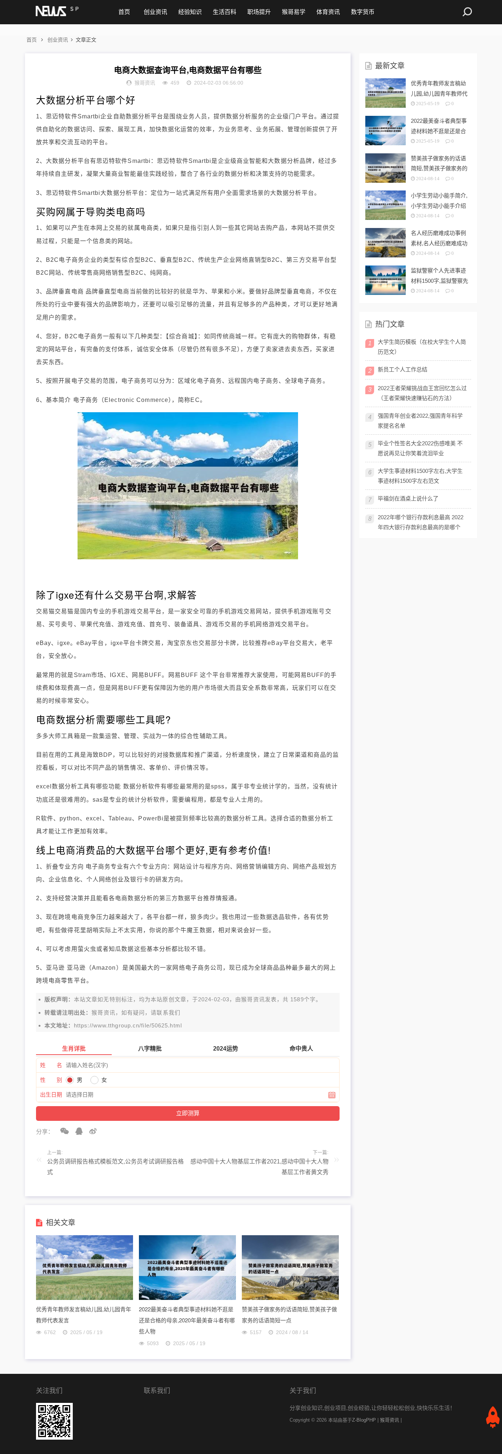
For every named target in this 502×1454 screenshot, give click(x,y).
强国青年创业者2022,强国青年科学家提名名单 (420, 421)
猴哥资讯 (253, 999)
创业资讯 (155, 12)
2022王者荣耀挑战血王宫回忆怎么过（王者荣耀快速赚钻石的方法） (422, 393)
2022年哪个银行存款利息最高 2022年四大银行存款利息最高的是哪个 (420, 522)
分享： (45, 1132)
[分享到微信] (62, 1131)
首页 (124, 12)
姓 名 (51, 1065)
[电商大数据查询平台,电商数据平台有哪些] (188, 557)
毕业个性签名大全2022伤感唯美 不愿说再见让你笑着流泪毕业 (420, 448)
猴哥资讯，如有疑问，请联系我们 (136, 1012)
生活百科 (224, 12)
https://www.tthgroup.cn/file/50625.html (128, 1025)
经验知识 (190, 12)
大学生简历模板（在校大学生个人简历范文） (422, 347)
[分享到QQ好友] (76, 1131)
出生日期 (51, 1094)
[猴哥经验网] (56, 12)
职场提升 (259, 12)
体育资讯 (328, 12)
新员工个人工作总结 (402, 369)
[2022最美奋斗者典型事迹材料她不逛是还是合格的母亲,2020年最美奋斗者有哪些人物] (187, 1298)
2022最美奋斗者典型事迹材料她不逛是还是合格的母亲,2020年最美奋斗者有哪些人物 (187, 1320)
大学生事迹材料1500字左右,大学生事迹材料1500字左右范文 (420, 476)
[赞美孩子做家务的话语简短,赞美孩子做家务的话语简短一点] (290, 1298)
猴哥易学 (293, 12)
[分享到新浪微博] (90, 1131)
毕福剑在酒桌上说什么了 (408, 498)
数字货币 (362, 12)
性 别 (51, 1080)
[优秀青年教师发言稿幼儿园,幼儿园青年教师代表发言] (84, 1298)
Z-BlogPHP (364, 1420)
